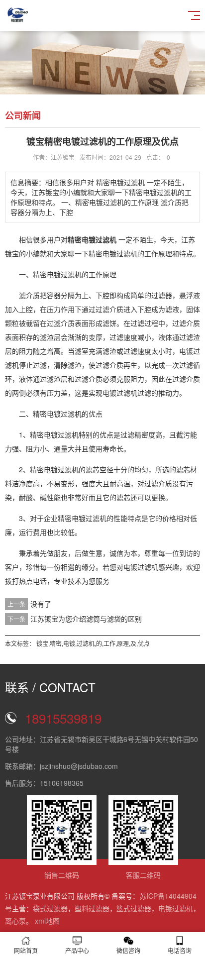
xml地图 (47, 921)
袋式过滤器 (50, 908)
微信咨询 (128, 950)
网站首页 (26, 950)
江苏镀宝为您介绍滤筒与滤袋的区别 (86, 619)
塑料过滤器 (92, 908)
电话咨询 (180, 950)
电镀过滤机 (175, 908)
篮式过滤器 (133, 908)
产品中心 (77, 950)
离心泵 (15, 921)
